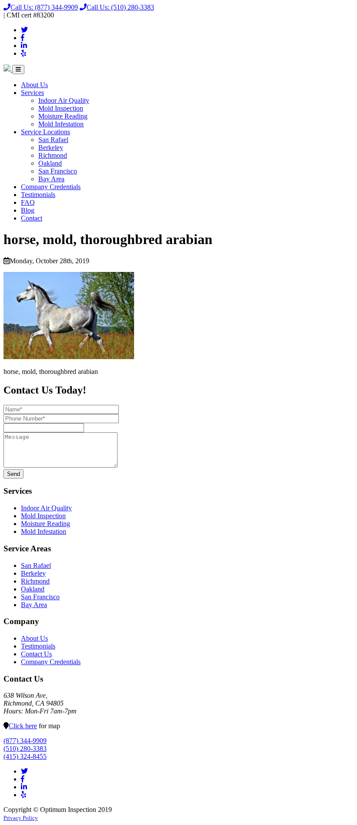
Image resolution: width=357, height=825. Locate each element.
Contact (31, 218)
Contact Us (36, 654)
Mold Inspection (60, 108)
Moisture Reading (63, 116)
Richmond (52, 155)
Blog (27, 210)
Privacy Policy (20, 818)
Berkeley (50, 147)
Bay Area (51, 179)
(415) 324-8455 (25, 756)
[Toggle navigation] (18, 69)
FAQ (28, 202)
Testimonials (38, 194)
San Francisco (57, 171)
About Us (34, 84)
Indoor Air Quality (63, 100)
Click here (23, 726)
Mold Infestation (61, 124)
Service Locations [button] (45, 132)
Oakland (50, 163)
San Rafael (53, 139)
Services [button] (32, 92)
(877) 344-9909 (44, 7)
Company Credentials (51, 186)
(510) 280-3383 (120, 7)
